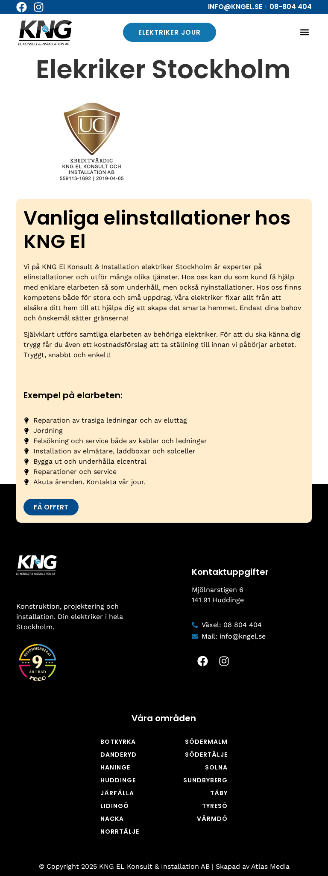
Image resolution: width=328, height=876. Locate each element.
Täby (219, 793)
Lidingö (114, 806)
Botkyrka (118, 741)
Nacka (112, 818)
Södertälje (206, 754)
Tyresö (215, 806)
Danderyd (118, 754)
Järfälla (117, 793)
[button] (305, 32)
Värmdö (212, 818)
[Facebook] (21, 7)
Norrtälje (119, 831)
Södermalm (206, 741)
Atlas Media (270, 866)
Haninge (115, 767)
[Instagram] (38, 7)
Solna (216, 767)
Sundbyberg (205, 780)
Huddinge (118, 780)
